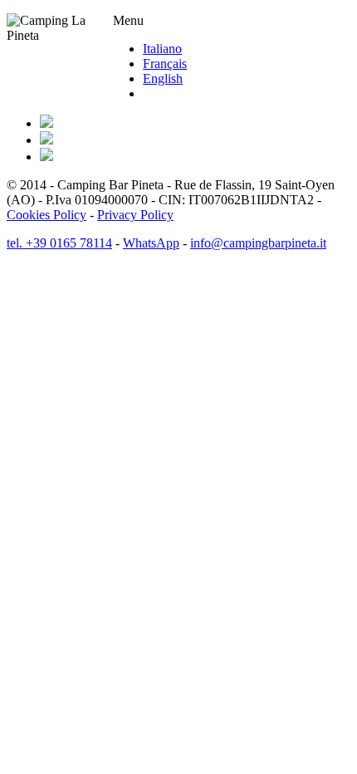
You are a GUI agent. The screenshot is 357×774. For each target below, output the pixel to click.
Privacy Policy (135, 215)
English (163, 78)
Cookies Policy (46, 215)
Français (165, 63)
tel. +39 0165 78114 (59, 243)
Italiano (162, 49)
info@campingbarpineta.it (258, 243)
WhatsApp (151, 243)
